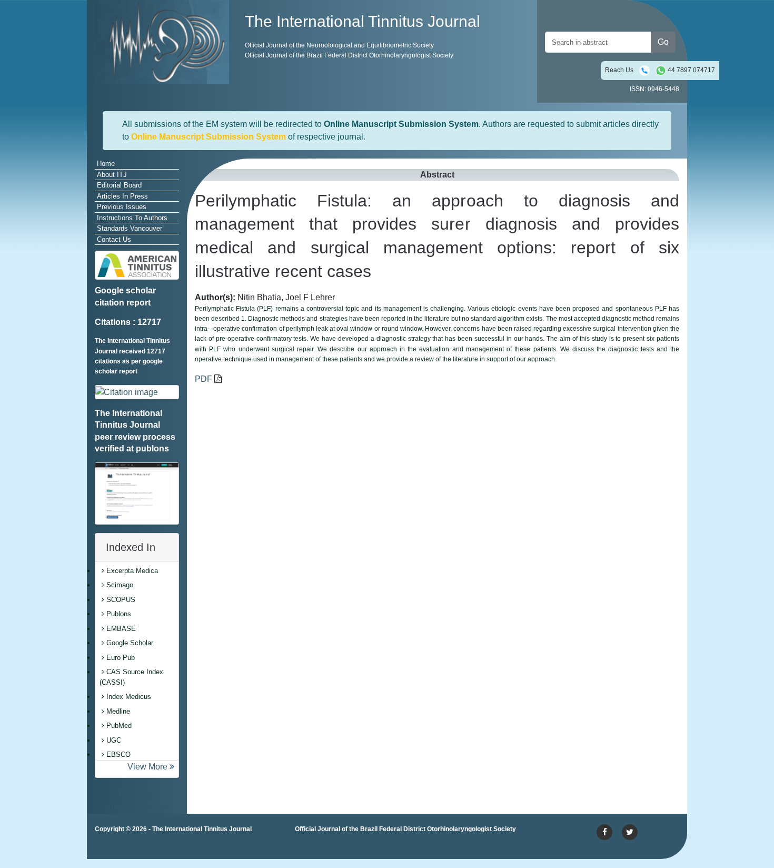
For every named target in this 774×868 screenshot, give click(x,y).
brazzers (197, 848)
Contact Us (114, 239)
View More (148, 766)
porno (105, 848)
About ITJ (112, 175)
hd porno (255, 848)
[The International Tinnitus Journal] (162, 41)
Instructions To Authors (132, 218)
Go (663, 41)
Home (106, 163)
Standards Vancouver (129, 228)
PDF (203, 378)
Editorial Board (119, 185)
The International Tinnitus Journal (202, 829)
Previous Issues (121, 207)
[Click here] (136, 392)
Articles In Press (122, 196)
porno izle (136, 848)
